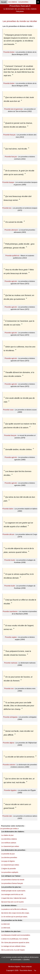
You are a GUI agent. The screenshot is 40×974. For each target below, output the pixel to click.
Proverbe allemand (11, 230)
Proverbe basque (8, 182)
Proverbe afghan (8, 743)
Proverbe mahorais (10, 663)
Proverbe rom (9, 688)
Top (35, 970)
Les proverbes (23, 2)
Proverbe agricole (11, 281)
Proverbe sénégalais (10, 717)
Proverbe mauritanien (10, 611)
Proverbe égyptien (10, 790)
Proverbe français (9, 135)
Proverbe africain (8, 534)
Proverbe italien (7, 509)
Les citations (12, 2)
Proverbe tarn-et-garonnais (13, 109)
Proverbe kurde (9, 560)
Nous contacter (26, 966)
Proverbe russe (8, 410)
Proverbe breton (8, 52)
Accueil (3, 2)
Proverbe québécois (12, 255)
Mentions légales (14, 966)
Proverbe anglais (11, 637)
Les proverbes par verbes (9, 828)
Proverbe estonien (9, 764)
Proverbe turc (7, 208)
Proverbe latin (7, 816)
